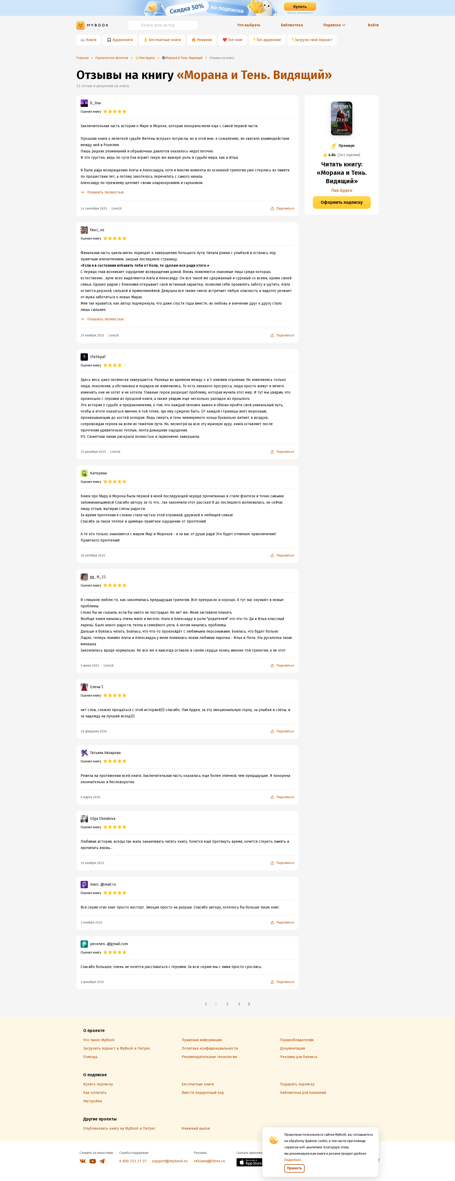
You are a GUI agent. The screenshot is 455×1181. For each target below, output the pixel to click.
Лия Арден (341, 190)
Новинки (204, 40)
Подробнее (292, 1160)
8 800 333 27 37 (133, 1161)
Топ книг (235, 40)
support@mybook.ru (169, 1161)
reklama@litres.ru (209, 1161)
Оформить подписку (342, 202)
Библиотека (292, 25)
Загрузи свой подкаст (314, 40)
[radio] (105, 111)
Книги (91, 40)
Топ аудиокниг (268, 40)
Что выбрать (248, 25)
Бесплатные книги (165, 40)
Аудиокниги (122, 40)
